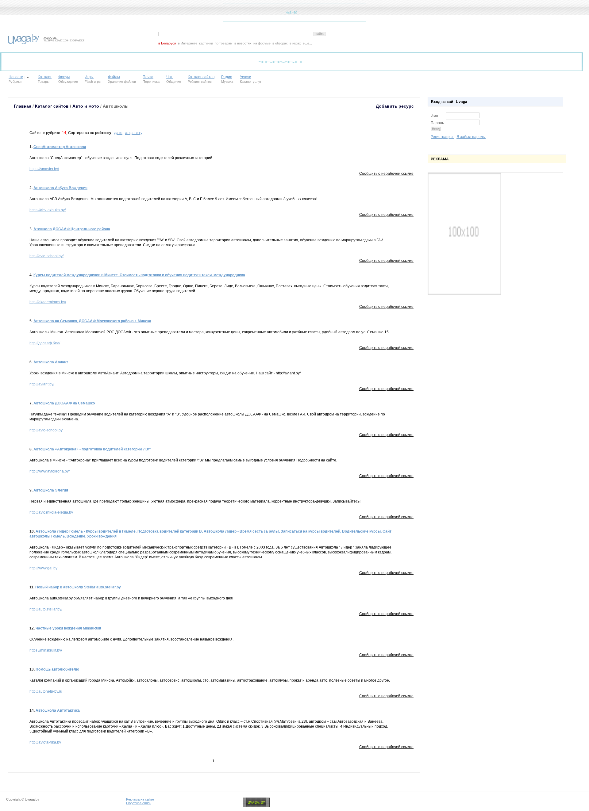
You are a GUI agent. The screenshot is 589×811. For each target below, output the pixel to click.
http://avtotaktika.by (45, 742)
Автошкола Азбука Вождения (60, 188)
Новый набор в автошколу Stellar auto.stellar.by (78, 587)
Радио (226, 77)
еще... (307, 43)
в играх (295, 43)
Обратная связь (138, 803)
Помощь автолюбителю (57, 669)
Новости (16, 77)
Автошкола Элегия (50, 490)
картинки (206, 43)
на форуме (262, 43)
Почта (148, 77)
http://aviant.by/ (41, 384)
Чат (169, 77)
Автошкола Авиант (50, 362)
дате (118, 133)
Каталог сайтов (201, 77)
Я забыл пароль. (471, 137)
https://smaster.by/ (44, 169)
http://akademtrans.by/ (47, 302)
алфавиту (133, 133)
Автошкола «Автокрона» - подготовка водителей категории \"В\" (92, 449)
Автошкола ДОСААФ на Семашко (64, 403)
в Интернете (187, 43)
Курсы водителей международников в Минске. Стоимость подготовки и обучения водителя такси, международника (139, 275)
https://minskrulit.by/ (45, 650)
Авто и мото (85, 106)
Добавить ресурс (395, 106)
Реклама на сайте (140, 799)
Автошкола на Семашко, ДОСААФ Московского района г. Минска (92, 321)
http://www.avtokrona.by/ (49, 471)
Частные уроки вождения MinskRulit (68, 628)
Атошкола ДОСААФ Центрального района (71, 229)
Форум (64, 77)
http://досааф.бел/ (44, 343)
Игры (89, 77)
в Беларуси (167, 43)
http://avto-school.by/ (46, 256)
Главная (22, 106)
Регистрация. (442, 137)
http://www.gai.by (43, 568)
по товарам (224, 43)
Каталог (45, 77)
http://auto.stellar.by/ (45, 609)
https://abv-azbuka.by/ (47, 210)
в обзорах (280, 43)
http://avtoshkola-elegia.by (51, 512)
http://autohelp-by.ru (45, 691)
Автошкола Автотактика (58, 710)
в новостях (243, 43)
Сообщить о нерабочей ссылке (386, 173)
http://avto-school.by (46, 430)
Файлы (114, 77)
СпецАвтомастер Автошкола (59, 147)
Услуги (245, 77)
